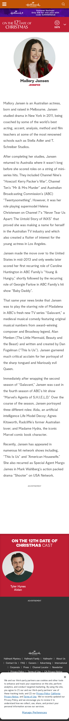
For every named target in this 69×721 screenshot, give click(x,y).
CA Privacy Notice (53, 672)
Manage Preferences (34, 712)
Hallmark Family (31, 659)
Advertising (45, 663)
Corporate (15, 667)
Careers (32, 663)
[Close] (65, 677)
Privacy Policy (17, 672)
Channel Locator (40, 667)
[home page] (33, 4)
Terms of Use (34, 672)
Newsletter (57, 667)
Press (26, 667)
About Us (60, 659)
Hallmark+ (48, 659)
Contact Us (11, 663)
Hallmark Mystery (12, 659)
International (61, 663)
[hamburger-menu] (4, 4)
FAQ (23, 663)
